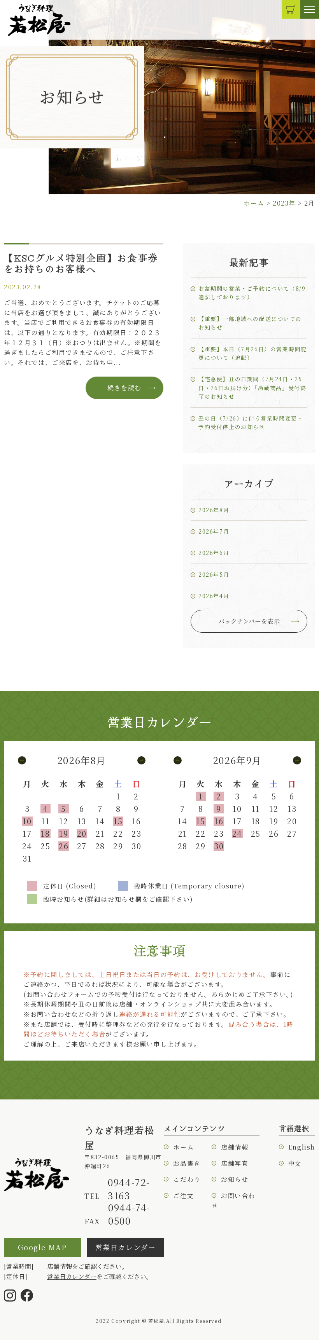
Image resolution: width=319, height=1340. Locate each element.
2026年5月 (213, 574)
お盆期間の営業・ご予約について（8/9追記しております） (251, 292)
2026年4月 (213, 596)
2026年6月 (213, 553)
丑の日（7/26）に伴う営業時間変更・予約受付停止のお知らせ (250, 422)
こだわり (186, 1179)
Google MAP (42, 1247)
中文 (295, 1163)
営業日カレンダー (125, 1247)
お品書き (186, 1163)
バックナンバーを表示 (249, 621)
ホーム (183, 1147)
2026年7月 (213, 531)
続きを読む (124, 387)
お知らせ (234, 1179)
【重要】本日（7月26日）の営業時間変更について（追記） (252, 353)
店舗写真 (234, 1163)
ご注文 (183, 1195)
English (301, 1147)
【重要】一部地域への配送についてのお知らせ (249, 323)
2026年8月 (213, 510)
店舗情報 (234, 1147)
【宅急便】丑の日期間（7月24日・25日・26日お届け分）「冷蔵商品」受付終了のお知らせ (252, 387)
